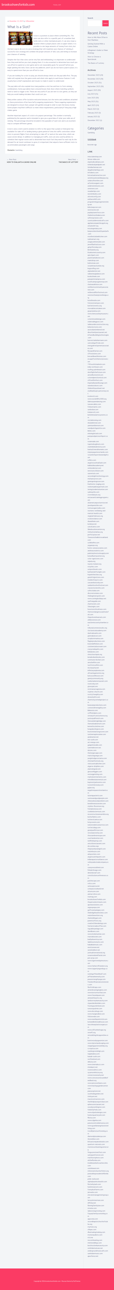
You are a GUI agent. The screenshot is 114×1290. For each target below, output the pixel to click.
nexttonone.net (93, 947)
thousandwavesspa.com (97, 835)
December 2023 (94, 75)
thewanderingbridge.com (97, 721)
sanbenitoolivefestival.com (98, 585)
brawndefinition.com (95, 644)
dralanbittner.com (94, 423)
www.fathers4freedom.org (98, 966)
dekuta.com (92, 1062)
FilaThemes (76, 1281)
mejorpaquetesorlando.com (98, 452)
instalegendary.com (95, 228)
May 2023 (91, 101)
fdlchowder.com (94, 1016)
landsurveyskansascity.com (98, 1000)
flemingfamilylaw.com (96, 1205)
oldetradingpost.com (95, 321)
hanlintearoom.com (95, 1187)
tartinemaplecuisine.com (97, 734)
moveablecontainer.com (97, 308)
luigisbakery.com (94, 1054)
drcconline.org (93, 846)
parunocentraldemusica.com (98, 1123)
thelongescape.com (95, 753)
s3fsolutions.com (94, 353)
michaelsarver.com (94, 479)
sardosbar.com (93, 409)
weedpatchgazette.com (96, 428)
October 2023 (93, 82)
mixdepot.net (93, 1067)
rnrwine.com (92, 1208)
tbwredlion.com (93, 1139)
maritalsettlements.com (97, 777)
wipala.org (91, 561)
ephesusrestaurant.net (96, 1104)
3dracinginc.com (93, 606)
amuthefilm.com (94, 662)
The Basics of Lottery (68, 160)
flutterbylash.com (94, 1184)
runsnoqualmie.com (95, 1008)
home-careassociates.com (97, 548)
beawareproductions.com (97, 705)
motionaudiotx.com (95, 1235)
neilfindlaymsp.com (95, 841)
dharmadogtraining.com (96, 1232)
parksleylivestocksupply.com (98, 553)
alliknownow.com (94, 620)
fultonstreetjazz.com (96, 303)
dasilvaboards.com (94, 633)
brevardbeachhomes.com (97, 356)
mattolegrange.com (95, 755)
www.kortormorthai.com (97, 992)
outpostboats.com (95, 569)
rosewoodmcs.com (95, 1070)
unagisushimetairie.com (96, 242)
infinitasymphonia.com (96, 670)
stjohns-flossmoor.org (96, 806)
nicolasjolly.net (93, 668)
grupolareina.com (94, 311)
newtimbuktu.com (94, 194)
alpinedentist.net (94, 271)
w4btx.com (92, 460)
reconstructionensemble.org (98, 814)
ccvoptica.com (93, 1048)
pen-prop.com (93, 958)
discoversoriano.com (95, 593)
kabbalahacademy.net (96, 465)
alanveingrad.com (94, 769)
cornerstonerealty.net (96, 1075)
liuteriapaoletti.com (95, 795)
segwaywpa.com (94, 907)
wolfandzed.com (94, 1059)
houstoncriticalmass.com (97, 609)
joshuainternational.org (96, 952)
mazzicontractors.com (96, 1099)
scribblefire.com (93, 542)
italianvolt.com (93, 412)
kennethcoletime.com (96, 726)
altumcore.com (93, 891)
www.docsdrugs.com (95, 1011)
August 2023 (92, 90)
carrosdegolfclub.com (96, 343)
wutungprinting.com (95, 774)
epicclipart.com (93, 255)
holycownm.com (94, 822)
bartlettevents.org (95, 306)
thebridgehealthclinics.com (98, 913)
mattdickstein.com (95, 936)
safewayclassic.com (95, 218)
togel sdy (57, 5)
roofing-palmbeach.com (96, 369)
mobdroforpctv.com (95, 580)
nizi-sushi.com (93, 739)
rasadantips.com (94, 191)
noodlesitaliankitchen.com (97, 236)
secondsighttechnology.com (98, 476)
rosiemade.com (93, 441)
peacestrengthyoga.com (97, 979)
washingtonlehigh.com (96, 1051)
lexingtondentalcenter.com (98, 489)
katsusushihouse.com (95, 676)
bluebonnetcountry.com (96, 252)
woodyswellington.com (96, 1107)
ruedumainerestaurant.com (98, 681)
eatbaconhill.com (94, 199)
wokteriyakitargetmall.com (98, 487)
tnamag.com (92, 897)
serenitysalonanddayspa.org (98, 178)
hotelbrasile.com (94, 300)
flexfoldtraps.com (94, 987)
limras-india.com (94, 159)
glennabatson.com (94, 636)
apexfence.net (93, 1256)
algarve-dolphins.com (96, 766)
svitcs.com (92, 883)
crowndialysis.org (94, 495)
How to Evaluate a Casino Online (21, 160)
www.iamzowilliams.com (97, 1083)
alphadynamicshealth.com (97, 1181)
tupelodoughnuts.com (96, 444)
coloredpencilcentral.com (97, 377)
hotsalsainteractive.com (97, 175)
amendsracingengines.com (97, 990)
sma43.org (92, 1032)
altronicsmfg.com (94, 196)
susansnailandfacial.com (97, 955)
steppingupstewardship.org (98, 1046)
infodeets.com (93, 172)
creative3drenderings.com (97, 923)
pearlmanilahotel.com (96, 258)
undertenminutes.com (96, 186)
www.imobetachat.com (96, 934)
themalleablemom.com (96, 723)
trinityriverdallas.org (95, 532)
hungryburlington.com (96, 729)
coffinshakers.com (94, 713)
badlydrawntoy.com (95, 939)
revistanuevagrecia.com (96, 689)
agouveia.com (93, 1219)
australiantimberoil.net (96, 329)
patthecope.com (94, 881)
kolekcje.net (92, 524)
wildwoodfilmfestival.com (97, 292)
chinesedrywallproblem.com (98, 801)
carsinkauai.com (93, 1168)
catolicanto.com (94, 526)
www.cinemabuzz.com (96, 1064)
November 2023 (94, 79)
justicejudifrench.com (95, 718)
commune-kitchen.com (96, 660)
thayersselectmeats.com (97, 902)
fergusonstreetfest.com (97, 1152)
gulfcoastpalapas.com (96, 910)
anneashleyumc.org (95, 998)
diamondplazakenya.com (97, 1136)
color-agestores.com (95, 558)
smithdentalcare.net (95, 1248)
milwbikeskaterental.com (97, 779)
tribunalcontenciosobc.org (97, 628)
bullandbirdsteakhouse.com (98, 1022)
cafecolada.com (94, 590)
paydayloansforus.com (96, 212)
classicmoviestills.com (96, 588)
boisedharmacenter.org (96, 556)
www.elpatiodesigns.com (97, 1112)
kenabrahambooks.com (96, 657)
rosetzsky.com (93, 684)
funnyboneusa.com (95, 809)
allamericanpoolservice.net (98, 503)
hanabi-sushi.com (94, 1056)
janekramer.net (93, 737)
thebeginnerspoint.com (96, 596)
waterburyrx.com (94, 851)
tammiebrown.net (94, 747)
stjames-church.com (95, 692)
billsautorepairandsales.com (98, 1141)
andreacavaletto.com (96, 550)
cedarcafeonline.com (95, 180)
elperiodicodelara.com (96, 162)
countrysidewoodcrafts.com (98, 220)
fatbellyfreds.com (94, 1110)
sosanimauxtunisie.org (96, 266)
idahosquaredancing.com (97, 401)
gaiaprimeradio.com (95, 745)
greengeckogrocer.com (96, 481)
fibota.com (92, 1118)
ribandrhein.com (93, 521)
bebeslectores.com (95, 327)
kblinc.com (91, 431)
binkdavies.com (93, 652)
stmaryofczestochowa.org (97, 715)
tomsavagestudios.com (96, 508)
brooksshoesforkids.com (18, 4)
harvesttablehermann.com (97, 340)
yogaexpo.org (93, 545)
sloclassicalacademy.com (97, 630)
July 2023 (91, 94)
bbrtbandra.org (93, 250)
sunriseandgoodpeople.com (98, 798)
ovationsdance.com (95, 518)
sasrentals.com (93, 473)
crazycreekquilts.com (95, 649)
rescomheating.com (95, 1240)
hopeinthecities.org (95, 574)
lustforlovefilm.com (95, 665)
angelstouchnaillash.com (97, 463)
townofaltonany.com (96, 785)
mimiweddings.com (95, 1243)
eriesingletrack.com (95, 433)
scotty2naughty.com (95, 694)
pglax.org (91, 787)
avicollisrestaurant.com (96, 843)
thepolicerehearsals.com (97, 617)
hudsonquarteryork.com (96, 1115)
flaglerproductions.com (96, 641)
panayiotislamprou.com (96, 279)
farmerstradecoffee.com (97, 926)
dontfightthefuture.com (97, 372)
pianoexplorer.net (94, 1091)
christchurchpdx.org (95, 654)
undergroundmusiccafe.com (98, 1251)
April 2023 (91, 105)
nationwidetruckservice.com (98, 825)
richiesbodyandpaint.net (96, 164)
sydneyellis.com (93, 492)
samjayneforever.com (96, 1155)
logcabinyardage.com (95, 928)
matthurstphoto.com (96, 1157)
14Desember (29, 21)
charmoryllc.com (94, 604)
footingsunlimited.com (96, 1006)
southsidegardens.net (96, 1094)
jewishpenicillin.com (95, 505)
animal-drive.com (94, 894)
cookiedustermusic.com (96, 811)
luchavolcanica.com (95, 819)
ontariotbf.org (93, 226)
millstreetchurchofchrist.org (98, 1171)
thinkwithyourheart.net (96, 388)
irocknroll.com (93, 396)
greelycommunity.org (95, 678)
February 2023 (93, 113)
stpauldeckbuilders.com (96, 1003)
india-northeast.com (95, 367)
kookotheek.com (94, 276)
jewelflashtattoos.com (96, 244)
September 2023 (94, 86)
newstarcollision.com (96, 471)
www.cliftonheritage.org (97, 1030)
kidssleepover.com (94, 207)
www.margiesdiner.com (96, 1014)
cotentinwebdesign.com (96, 319)
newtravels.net (93, 210)
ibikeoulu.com (93, 710)
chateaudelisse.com (95, 284)
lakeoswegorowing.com (96, 1211)
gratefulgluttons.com (96, 577)
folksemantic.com (94, 407)
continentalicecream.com (97, 646)
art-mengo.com (93, 742)
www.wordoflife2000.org (97, 399)
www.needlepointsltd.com (97, 1019)
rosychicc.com (93, 566)
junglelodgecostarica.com (97, 758)
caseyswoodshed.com (96, 867)
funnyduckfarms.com (95, 1189)
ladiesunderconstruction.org (98, 324)
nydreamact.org (93, 239)
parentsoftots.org (94, 920)
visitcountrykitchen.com (96, 763)
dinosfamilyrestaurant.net (97, 332)
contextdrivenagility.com (97, 708)
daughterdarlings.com (96, 170)
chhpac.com (92, 1229)
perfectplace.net (94, 534)
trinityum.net (92, 1096)
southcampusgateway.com (98, 282)
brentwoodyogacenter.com (98, 1040)
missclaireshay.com (95, 156)
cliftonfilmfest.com (95, 380)
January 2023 (92, 116)
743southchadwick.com (96, 364)
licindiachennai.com (95, 167)
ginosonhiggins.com (95, 771)
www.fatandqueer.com (96, 995)
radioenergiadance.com (96, 274)
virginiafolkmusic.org (95, 516)
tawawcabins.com (94, 404)
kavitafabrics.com (94, 817)
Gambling (18, 150)
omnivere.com (93, 188)
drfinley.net (92, 1203)
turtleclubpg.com (94, 827)
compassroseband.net (96, 889)
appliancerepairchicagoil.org (98, 223)
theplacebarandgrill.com (97, 849)
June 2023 (91, 98)
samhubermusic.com (95, 1253)
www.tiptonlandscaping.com (98, 1043)
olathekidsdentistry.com (97, 447)
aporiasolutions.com (95, 905)
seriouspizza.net (94, 886)
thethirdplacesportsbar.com (98, 1102)
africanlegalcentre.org (96, 673)
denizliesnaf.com (94, 873)
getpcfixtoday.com (95, 247)
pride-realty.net (93, 1179)
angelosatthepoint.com (96, 857)
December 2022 (94, 120)
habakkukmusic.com (95, 944)
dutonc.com (92, 750)
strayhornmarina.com (95, 638)
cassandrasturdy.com (95, 582)
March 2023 (92, 109)
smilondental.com (94, 468)
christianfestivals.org (95, 761)
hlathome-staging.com (96, 484)
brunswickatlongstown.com (98, 731)
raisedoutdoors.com (95, 385)
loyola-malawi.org (94, 564)
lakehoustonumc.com (96, 942)
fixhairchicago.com (94, 870)
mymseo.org (92, 1227)
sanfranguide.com (94, 601)
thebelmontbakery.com (96, 215)
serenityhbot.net (94, 950)
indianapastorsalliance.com (98, 859)
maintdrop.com (93, 260)
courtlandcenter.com (95, 838)
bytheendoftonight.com (96, 572)
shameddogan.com (95, 918)
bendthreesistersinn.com (97, 803)
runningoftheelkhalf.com (97, 974)
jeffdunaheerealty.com (96, 976)
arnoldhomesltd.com (95, 375)
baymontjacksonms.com (97, 782)
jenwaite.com (93, 1192)
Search (90, 18)
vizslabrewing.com (94, 420)
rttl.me (90, 1237)
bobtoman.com (93, 263)
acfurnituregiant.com (95, 183)
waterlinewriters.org (95, 915)
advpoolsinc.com (94, 854)
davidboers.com (93, 931)
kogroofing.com (93, 268)
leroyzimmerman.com (96, 1200)
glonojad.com (93, 686)
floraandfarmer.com (95, 351)
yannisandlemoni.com (96, 425)
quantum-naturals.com (96, 1144)
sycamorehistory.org (95, 1072)
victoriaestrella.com (95, 833)
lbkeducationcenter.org (96, 529)
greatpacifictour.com (95, 830)
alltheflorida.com (94, 1160)
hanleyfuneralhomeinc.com (98, 449)
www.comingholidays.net (97, 598)
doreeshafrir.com (94, 697)
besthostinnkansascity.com (98, 1245)
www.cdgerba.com (94, 1120)
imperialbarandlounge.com (97, 383)
